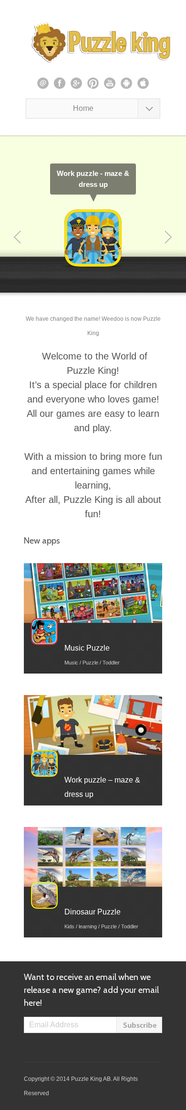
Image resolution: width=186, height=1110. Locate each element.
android (126, 83)
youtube (109, 83)
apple (143, 83)
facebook (59, 83)
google (76, 83)
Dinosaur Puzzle (92, 912)
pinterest (93, 83)
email (43, 83)
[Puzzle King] (93, 42)
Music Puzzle (87, 648)
